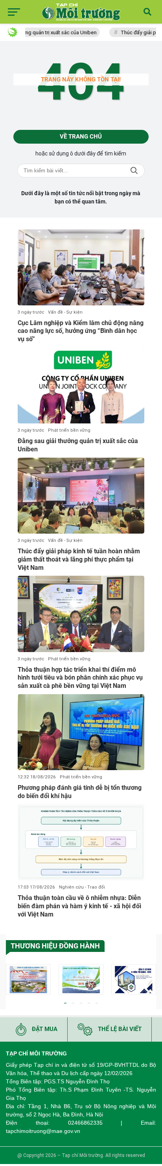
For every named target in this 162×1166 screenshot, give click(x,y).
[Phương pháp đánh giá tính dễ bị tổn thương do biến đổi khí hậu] (81, 732)
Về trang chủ (81, 136)
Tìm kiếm (134, 170)
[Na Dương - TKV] (28, 979)
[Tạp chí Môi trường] (81, 12)
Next (150, 980)
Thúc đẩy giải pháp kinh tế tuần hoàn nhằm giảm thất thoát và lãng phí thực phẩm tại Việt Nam (79, 559)
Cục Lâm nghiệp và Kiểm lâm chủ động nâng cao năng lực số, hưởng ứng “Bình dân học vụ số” (81, 331)
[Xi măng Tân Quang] (133, 979)
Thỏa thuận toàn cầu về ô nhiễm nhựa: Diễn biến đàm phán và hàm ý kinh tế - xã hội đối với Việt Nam (79, 906)
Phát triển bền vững (69, 430)
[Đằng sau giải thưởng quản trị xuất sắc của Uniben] (81, 385)
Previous (12, 980)
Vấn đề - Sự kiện (65, 312)
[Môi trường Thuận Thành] (81, 979)
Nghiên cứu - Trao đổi (82, 887)
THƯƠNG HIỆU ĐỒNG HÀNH (55, 946)
